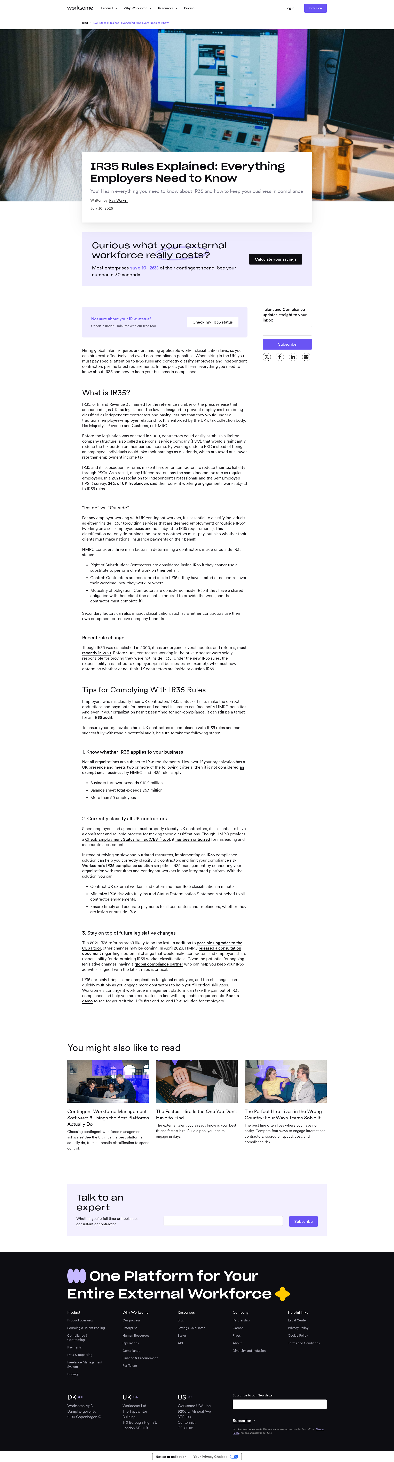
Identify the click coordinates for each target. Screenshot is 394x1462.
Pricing (72, 1374)
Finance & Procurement (140, 1358)
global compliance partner (159, 964)
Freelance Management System (84, 1364)
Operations (131, 1343)
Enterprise (130, 1328)
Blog (85, 22)
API (180, 1343)
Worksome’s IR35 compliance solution (117, 865)
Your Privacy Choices (210, 1457)
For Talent (130, 1366)
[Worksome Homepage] (80, 8)
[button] (109, 8)
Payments (74, 1347)
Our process (132, 1320)
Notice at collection (171, 1457)
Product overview (80, 1320)
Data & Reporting (79, 1355)
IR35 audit (103, 717)
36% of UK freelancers (128, 483)
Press (237, 1335)
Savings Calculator (191, 1328)
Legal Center (297, 1320)
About (237, 1343)
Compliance (131, 1351)
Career (238, 1328)
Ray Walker (118, 200)
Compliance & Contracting (77, 1338)
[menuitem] (189, 8)
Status (182, 1335)
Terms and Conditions (304, 1343)
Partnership (241, 1320)
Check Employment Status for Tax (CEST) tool (127, 839)
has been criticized (192, 839)
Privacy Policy (298, 1328)
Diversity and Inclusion (249, 1351)
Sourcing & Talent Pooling (86, 1328)
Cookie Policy (298, 1335)
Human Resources (136, 1335)
